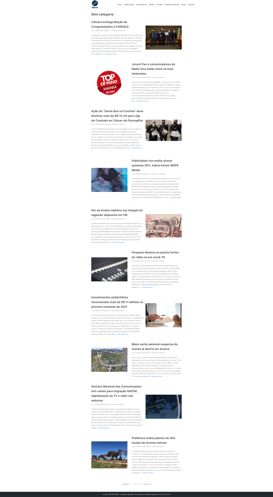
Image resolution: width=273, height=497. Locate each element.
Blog (184, 5)
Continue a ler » (111, 54)
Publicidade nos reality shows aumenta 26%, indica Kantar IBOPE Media (155, 165)
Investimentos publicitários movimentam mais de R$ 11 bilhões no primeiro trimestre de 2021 (117, 302)
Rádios (151, 5)
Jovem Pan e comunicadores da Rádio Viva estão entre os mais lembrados (153, 69)
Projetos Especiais (171, 5)
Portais (159, 5)
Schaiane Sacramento (102, 30)
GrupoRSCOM (164, 494)
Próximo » (148, 484)
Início (119, 5)
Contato (191, 5)
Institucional (129, 5)
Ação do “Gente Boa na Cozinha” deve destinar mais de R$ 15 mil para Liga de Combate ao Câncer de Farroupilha (117, 115)
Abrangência (141, 5)
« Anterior (125, 484)
